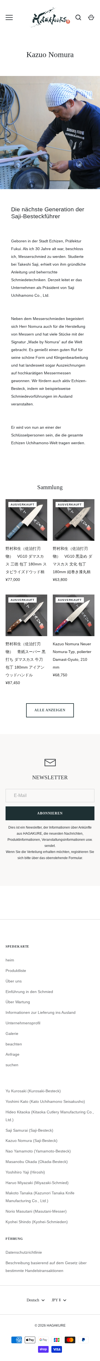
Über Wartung (18, 1002)
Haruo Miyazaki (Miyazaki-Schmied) (37, 1182)
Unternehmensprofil (23, 1023)
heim (10, 960)
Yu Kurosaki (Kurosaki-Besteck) (33, 1091)
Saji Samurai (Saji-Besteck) (29, 1130)
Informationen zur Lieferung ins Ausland (41, 1012)
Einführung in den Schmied (29, 991)
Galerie (12, 1033)
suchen (12, 1065)
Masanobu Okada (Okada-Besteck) (37, 1161)
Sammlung (50, 487)
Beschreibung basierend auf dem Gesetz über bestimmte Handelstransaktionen (46, 1267)
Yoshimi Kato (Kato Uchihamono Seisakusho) (45, 1101)
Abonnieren (50, 813)
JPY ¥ (56, 1300)
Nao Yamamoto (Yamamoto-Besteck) (38, 1151)
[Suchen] (78, 17)
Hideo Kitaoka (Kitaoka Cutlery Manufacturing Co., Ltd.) (50, 1116)
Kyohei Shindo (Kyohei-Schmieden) (37, 1222)
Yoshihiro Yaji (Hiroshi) (25, 1172)
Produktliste (16, 970)
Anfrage (12, 1054)
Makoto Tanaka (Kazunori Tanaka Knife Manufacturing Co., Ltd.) (40, 1197)
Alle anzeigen (50, 710)
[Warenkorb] (91, 17)
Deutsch (33, 1300)
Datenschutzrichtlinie (24, 1252)
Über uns (14, 981)
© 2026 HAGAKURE (50, 1325)
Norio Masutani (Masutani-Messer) (36, 1211)
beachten (14, 1044)
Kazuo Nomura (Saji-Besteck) (32, 1140)
